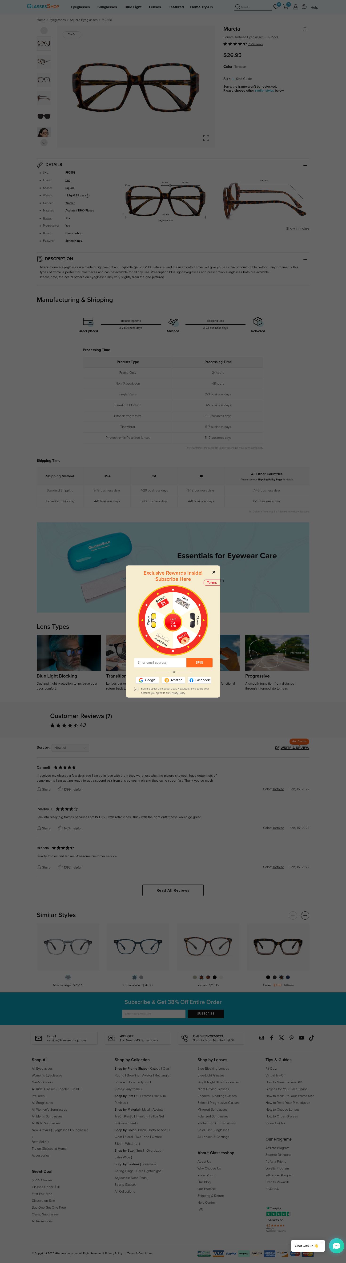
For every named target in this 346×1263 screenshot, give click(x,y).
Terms (212, 583)
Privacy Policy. (177, 693)
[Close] (214, 572)
